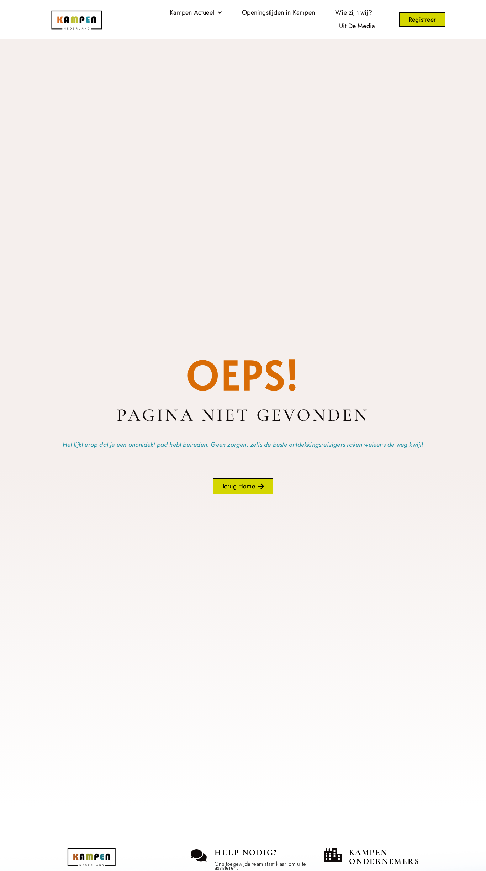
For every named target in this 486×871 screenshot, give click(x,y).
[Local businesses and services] (333, 855)
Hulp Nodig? (246, 852)
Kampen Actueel (192, 12)
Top (22, 794)
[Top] (22, 781)
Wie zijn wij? (353, 12)
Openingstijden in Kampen (278, 12)
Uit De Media (357, 26)
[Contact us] (198, 855)
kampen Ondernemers (384, 857)
